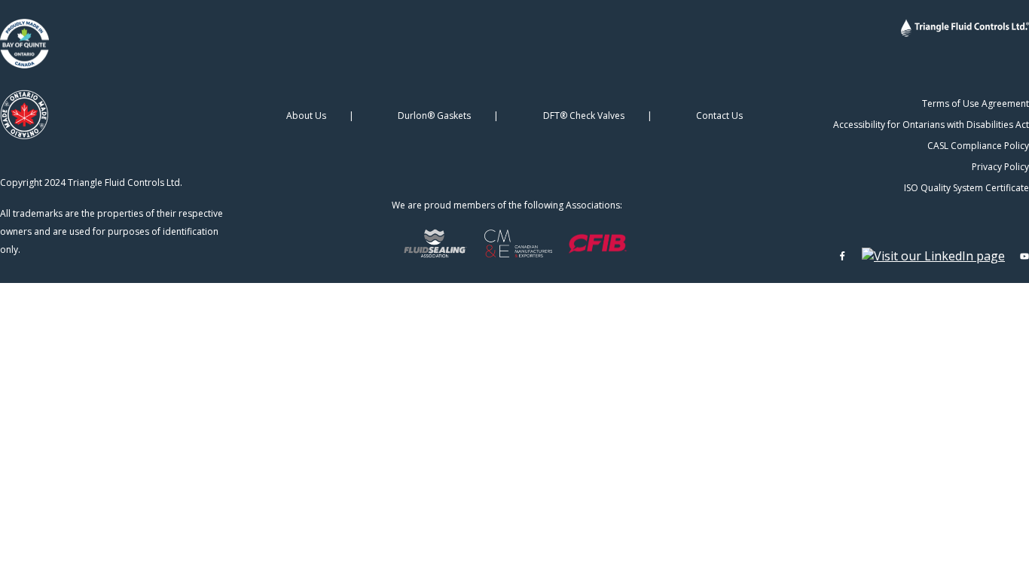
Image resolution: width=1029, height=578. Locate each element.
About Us (306, 115)
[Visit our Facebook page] (842, 256)
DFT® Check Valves (583, 115)
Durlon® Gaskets (434, 115)
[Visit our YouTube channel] (1024, 256)
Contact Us (719, 115)
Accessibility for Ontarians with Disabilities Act (931, 124)
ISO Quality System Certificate (966, 187)
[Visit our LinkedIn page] (933, 256)
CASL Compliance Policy (978, 145)
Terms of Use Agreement (975, 103)
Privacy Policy (1000, 166)
